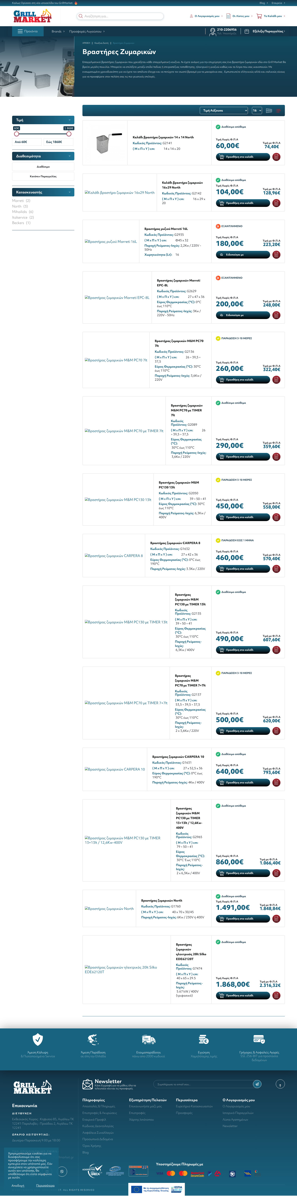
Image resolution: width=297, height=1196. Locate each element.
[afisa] (156, 1189)
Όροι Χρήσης (91, 1146)
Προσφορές (184, 1113)
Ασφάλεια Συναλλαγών (98, 1132)
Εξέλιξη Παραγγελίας (268, 31)
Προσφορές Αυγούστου (85, 31)
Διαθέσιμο (43, 166)
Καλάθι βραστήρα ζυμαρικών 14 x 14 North (163, 137)
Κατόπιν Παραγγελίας (43, 176)
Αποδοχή (18, 1185)
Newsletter (230, 1126)
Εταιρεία (277, 3)
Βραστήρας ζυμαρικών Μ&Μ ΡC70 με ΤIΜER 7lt (187, 410)
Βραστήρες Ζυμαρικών (123, 43)
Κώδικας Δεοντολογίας (98, 1126)
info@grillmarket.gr (60, 1157)
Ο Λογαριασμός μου (236, 1106)
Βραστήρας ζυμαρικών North (161, 900)
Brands (56, 31)
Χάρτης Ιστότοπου (141, 1119)
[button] (81, 16)
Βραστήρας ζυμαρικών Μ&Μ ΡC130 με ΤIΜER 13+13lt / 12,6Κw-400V (189, 818)
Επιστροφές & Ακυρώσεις (99, 1113)
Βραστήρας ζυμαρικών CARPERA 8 (175, 543)
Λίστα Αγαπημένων (235, 1119)
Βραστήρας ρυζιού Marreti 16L (166, 229)
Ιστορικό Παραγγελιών (238, 1113)
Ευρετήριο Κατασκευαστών (194, 1106)
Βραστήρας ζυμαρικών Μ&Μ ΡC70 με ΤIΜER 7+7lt (190, 680)
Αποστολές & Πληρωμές (98, 1106)
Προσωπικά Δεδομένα (97, 1139)
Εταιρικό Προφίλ (94, 1119)
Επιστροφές (137, 1113)
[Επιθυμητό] (276, 157)
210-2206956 (227, 29)
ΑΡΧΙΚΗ (86, 43)
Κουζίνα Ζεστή (101, 43)
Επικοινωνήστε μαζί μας (145, 1106)
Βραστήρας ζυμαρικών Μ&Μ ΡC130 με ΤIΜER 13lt (190, 599)
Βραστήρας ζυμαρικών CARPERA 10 (178, 757)
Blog (262, 3)
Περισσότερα (45, 1185)
